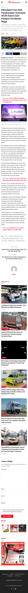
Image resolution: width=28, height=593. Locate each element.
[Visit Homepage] (14, 2)
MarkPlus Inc (11, 240)
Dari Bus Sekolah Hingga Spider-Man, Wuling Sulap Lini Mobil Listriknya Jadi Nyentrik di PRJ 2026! (13, 391)
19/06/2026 (4, 309)
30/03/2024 (13, 33)
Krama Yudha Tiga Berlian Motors (10, 238)
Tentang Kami (5, 574)
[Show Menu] (2, 2)
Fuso (6, 236)
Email (3, 496)
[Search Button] (26, 2)
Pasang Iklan (10, 575)
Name (3, 489)
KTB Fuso (4, 240)
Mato (7, 33)
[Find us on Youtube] (15, 589)
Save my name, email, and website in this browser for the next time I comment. (13, 510)
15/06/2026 (4, 395)
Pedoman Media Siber (20, 574)
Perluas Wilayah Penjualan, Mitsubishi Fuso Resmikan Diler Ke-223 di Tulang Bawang (15, 100)
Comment (4, 469)
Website (3, 503)
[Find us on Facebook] (11, 589)
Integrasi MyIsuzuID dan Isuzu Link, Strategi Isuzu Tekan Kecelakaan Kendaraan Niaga (12, 334)
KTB (21, 238)
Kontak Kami (17, 575)
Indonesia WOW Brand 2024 (16, 236)
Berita (6, 7)
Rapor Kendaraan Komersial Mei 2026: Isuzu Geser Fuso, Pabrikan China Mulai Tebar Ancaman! (13, 420)
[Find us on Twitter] (13, 589)
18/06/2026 (4, 338)
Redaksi (11, 574)
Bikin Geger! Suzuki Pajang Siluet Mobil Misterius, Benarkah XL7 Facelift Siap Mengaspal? (13, 363)
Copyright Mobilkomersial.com (15, 585)
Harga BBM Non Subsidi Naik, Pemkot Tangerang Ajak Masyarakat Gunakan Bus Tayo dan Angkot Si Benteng (13, 449)
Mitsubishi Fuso (21, 240)
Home (2, 7)
